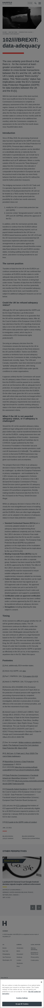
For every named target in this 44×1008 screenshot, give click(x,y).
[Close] (41, 982)
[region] (22, 993)
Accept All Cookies (22, 1004)
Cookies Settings (22, 998)
